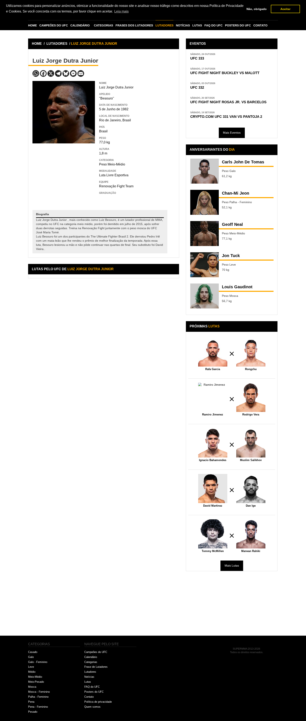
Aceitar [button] (285, 9)
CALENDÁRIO (80, 25)
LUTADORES (164, 25)
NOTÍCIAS (183, 25)
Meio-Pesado (36, 681)
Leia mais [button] (121, 11)
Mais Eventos (232, 132)
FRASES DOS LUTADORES (134, 25)
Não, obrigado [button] (256, 9)
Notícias (89, 676)
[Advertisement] (63, 174)
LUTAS (197, 25)
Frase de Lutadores (96, 666)
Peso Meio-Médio (112, 164)
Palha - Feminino (38, 696)
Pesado (32, 711)
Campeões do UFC (95, 652)
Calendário (90, 657)
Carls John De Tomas (243, 162)
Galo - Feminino (37, 662)
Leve (31, 666)
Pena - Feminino (38, 706)
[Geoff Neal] (204, 233)
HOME (32, 25)
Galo (31, 657)
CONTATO (260, 25)
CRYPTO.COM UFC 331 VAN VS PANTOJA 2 (226, 117)
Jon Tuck (231, 255)
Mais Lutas (232, 565)
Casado (32, 652)
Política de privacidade (98, 701)
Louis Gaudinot (237, 287)
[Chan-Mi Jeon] (204, 202)
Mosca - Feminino (39, 691)
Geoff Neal (232, 224)
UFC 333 (197, 58)
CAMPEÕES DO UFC (53, 25)
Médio (31, 671)
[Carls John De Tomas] (204, 171)
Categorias (90, 662)
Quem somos (92, 706)
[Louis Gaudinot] (204, 295)
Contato (89, 696)
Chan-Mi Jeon (235, 193)
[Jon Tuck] (204, 264)
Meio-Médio (35, 676)
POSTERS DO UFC (238, 25)
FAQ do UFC (92, 686)
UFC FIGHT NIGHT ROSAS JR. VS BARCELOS (228, 102)
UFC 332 (197, 88)
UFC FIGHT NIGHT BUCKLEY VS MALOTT (224, 73)
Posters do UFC (94, 691)
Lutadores (90, 671)
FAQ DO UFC (213, 25)
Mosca (32, 686)
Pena (31, 701)
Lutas (87, 681)
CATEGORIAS (103, 25)
